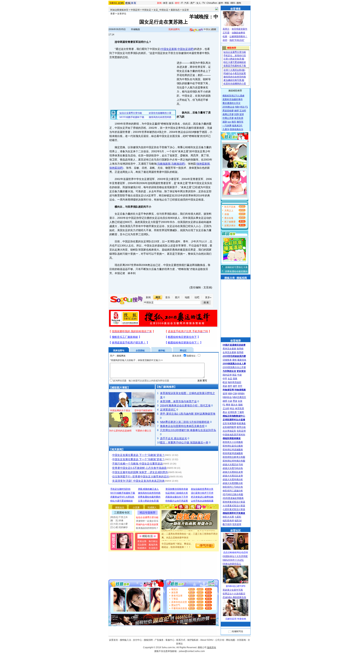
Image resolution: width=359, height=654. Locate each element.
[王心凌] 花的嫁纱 (119, 527)
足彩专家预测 (229, 423)
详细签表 (227, 360)
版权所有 (211, 647)
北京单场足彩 (229, 431)
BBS (233, 3)
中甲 (225, 378)
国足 (234, 375)
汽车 (186, 3)
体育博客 (235, 8)
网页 (158, 297)
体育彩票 (238, 118)
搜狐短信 (119, 507)
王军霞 (226, 32)
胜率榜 (240, 348)
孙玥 (225, 40)
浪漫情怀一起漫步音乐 (147, 521)
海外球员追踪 (234, 382)
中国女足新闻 (169, 48)
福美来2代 (237, 125)
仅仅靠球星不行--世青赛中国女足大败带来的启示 (140, 476)
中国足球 (135, 10)
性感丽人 (152, 507)
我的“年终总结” (236, 40)
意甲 (240, 386)
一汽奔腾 (227, 125)
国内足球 (227, 375)
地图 (187, 297)
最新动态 (175, 10)
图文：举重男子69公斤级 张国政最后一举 (184, 442)
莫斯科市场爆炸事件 (233, 99)
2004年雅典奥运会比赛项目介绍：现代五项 (185, 405)
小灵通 (136, 507)
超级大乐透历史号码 (233, 464)
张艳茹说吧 (115, 167)
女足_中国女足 (161, 10)
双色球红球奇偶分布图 (234, 460)
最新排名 (241, 360)
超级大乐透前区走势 (233, 472)
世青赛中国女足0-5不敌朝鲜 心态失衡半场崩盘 (139, 467)
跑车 (234, 122)
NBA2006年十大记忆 (233, 560)
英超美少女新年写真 (233, 590)
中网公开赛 (228, 118)
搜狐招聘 (148, 640)
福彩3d (238, 520)
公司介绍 (219, 640)
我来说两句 (174, 29)
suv (229, 122)
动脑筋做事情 (238, 32)
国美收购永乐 (236, 129)
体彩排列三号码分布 (233, 487)
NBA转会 (227, 397)
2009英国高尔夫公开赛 (234, 367)
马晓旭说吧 (177, 163)
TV (203, 3)
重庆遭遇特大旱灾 (231, 103)
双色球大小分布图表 (233, 442)
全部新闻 (241, 640)
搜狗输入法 (125, 640)
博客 (227, 3)
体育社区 (235, 530)
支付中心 (137, 640)
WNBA (241, 393)
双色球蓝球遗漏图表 (233, 453)
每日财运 (153, 541)
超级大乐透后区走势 (233, 475)
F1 (246, 107)
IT (182, 3)
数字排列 (227, 524)
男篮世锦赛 (228, 110)
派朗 (225, 122)
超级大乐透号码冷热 (233, 468)
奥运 (225, 412)
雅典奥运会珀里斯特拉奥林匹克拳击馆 (182, 426)
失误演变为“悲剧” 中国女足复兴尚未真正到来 (138, 480)
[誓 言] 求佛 (116, 520)
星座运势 (141, 541)
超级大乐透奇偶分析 (233, 479)
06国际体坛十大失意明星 (235, 556)
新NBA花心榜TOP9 (235, 586)
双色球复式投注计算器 (234, 502)
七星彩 (237, 517)
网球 (228, 404)
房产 (192, 3)
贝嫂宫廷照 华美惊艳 (235, 619)
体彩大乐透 (228, 517)
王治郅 (242, 110)
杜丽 (225, 36)
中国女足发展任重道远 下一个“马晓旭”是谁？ (138, 455)
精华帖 (161, 350)
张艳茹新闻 (203, 163)
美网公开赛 (228, 114)
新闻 (159, 3)
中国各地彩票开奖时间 (234, 434)
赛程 (234, 360)
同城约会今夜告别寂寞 (147, 524)
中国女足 (146, 10)
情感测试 (141, 548)
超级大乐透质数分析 (233, 483)
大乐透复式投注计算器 (234, 505)
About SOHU (206, 640)
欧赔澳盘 (241, 423)
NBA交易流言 (239, 397)
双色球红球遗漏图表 (233, 449)
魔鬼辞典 (153, 544)
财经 (177, 3)
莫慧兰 (226, 29)
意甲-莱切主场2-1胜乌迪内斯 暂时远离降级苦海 (187, 413)
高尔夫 (234, 404)
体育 (165, 3)
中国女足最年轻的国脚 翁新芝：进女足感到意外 (140, 472)
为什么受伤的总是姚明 (120, 430)
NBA (237, 107)
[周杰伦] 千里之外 (119, 517)
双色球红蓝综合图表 (233, 446)
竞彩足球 (241, 431)
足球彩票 (232, 412)
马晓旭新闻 (164, 163)
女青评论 (121, 13)
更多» (208, 297)
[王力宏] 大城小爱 (119, 524)
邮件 (221, 3)
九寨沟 (226, 129)
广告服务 (159, 640)
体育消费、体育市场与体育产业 (178, 401)
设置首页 (113, 640)
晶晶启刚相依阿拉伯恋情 (235, 552)
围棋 (240, 404)
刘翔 (236, 114)
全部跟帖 (140, 350)
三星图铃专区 (122, 512)
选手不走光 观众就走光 (173, 438)
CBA (235, 393)
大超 (230, 401)
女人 (198, 3)
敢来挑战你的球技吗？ (147, 528)
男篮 (235, 401)
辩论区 (183, 350)
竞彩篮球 (236, 524)
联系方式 (180, 640)
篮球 (241, 114)
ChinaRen (212, 3)
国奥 (235, 378)
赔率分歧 (241, 427)
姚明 (236, 110)
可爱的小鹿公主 (143, 430)
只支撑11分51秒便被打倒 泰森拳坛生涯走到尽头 (188, 430)
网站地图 (230, 640)
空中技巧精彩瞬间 (143, 410)
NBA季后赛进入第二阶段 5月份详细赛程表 (184, 421)
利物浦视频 (240, 389)
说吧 (196, 297)
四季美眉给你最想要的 (236, 271)
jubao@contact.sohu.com (192, 651)
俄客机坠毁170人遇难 (233, 95)
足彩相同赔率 (229, 427)
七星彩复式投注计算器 (234, 509)
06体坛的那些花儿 (232, 563)
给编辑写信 (237, 631)
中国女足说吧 (185, 48)
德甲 (235, 386)
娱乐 (171, 3)
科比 (242, 107)
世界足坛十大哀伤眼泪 (234, 593)
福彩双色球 (228, 520)
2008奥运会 (228, 107)
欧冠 (225, 382)
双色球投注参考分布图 (234, 457)
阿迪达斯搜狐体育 (119, 10)
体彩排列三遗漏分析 (233, 490)
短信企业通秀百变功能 (147, 517)
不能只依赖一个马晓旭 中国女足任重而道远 (137, 463)
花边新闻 (141, 544)
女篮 (240, 401)
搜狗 (239, 3)
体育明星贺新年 (239, 29)
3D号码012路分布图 (233, 494)
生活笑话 (153, 548)
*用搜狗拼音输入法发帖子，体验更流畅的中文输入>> (136, 360)
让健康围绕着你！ (238, 36)
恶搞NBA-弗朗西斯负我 (234, 597)
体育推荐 (235, 340)
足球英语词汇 (168, 409)
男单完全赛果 (229, 348)
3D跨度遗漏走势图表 (233, 498)
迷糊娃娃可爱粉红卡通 (236, 267)
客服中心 (169, 640)
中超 (239, 375)
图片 (177, 297)
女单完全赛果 (229, 352)
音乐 (167, 297)
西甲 (230, 386)
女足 (230, 378)
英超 (225, 386)
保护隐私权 (192, 640)
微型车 (240, 122)
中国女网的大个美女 (120, 410)
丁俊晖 (240, 412)
